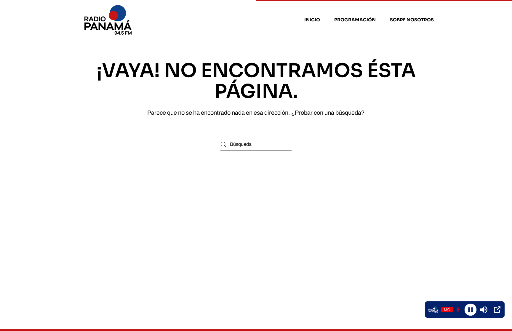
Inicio (312, 20)
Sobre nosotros (412, 20)
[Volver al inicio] (109, 20)
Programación (355, 20)
